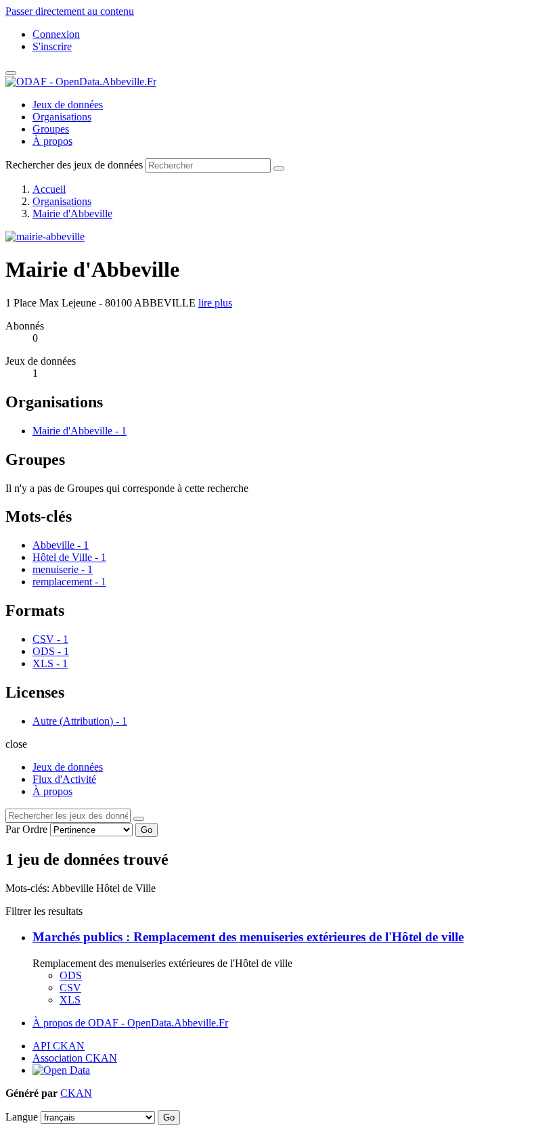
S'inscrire (52, 46)
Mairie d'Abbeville (72, 213)
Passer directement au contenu (69, 11)
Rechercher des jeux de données (74, 165)
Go (146, 830)
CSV (70, 987)
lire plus (215, 303)
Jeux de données (67, 104)
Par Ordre (26, 829)
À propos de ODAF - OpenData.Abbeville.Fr (130, 1023)
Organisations (61, 116)
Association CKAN (74, 1058)
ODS (71, 975)
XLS (70, 999)
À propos (52, 141)
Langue (21, 1117)
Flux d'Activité (64, 779)
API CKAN (58, 1046)
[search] (138, 819)
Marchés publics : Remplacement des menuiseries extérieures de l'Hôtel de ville (248, 937)
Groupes (50, 129)
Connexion (56, 34)
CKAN (76, 1093)
